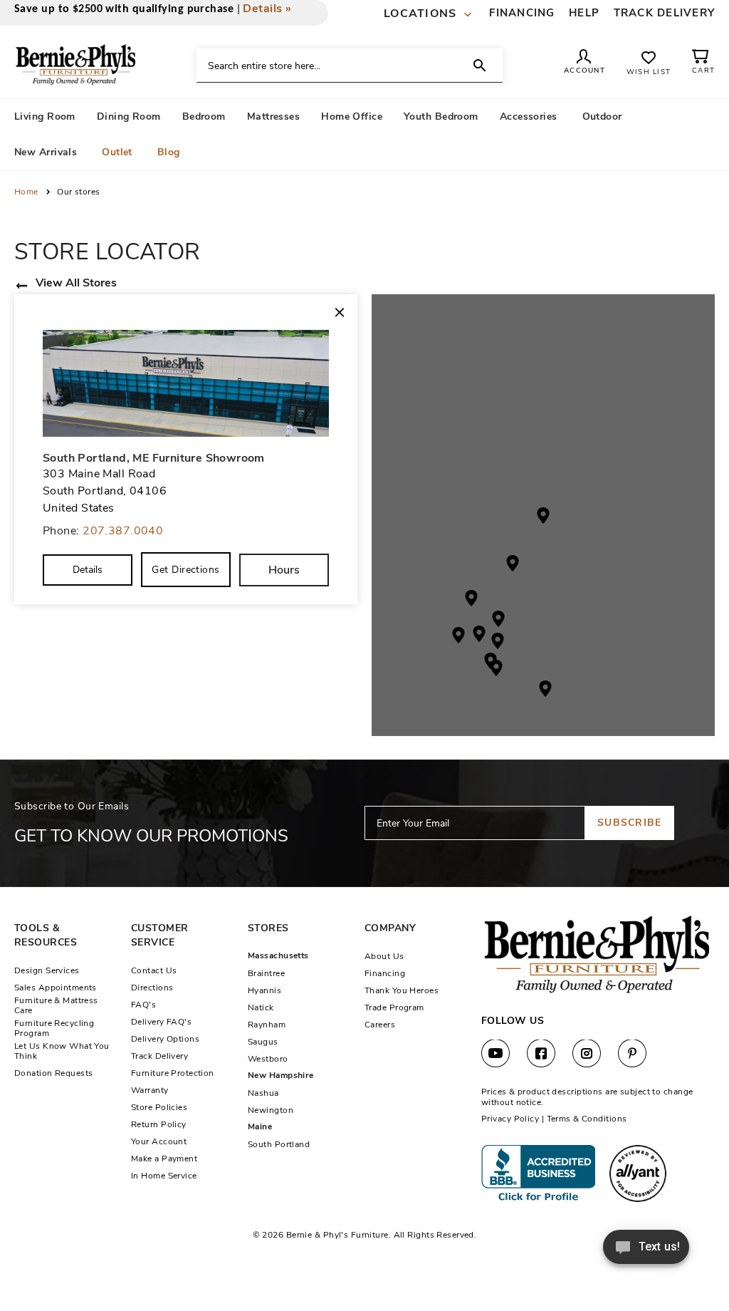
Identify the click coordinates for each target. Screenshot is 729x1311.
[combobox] (349, 65)
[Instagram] (586, 1054)
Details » (267, 8)
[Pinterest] (632, 1054)
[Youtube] (495, 1054)
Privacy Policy (510, 1118)
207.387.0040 (123, 531)
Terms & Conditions (587, 1118)
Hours (284, 570)
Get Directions (185, 569)
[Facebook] (541, 1054)
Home (27, 191)
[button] (430, 14)
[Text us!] (646, 1250)
